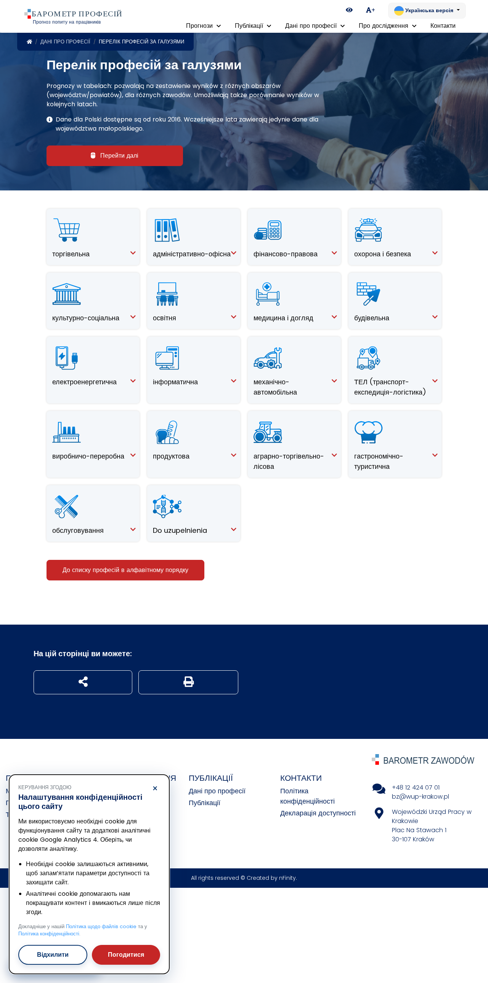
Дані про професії (65, 41)
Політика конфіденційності (48, 933)
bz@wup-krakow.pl (420, 796)
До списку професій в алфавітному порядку (125, 570)
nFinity (287, 878)
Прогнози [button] (200, 25)
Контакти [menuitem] (443, 25)
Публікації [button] (250, 25)
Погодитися (126, 954)
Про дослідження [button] (384, 25)
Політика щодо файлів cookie (101, 926)
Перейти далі (118, 155)
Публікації (204, 802)
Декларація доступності (318, 813)
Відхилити (53, 954)
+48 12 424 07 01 (416, 787)
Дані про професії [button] (312, 25)
